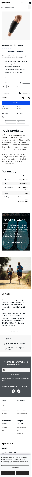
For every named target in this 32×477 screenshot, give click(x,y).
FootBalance (19, 323)
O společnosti (5, 405)
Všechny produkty (21, 427)
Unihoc (20, 320)
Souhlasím (22, 473)
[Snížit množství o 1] (23, 98)
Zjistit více (14, 331)
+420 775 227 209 (10, 452)
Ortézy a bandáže (23, 180)
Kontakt (4, 408)
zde (24, 463)
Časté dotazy (5, 427)
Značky (18, 436)
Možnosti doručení (26, 93)
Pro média (4, 413)
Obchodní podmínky (22, 413)
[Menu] (30, 7)
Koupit (15, 103)
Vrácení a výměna (21, 411)
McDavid (5, 320)
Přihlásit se (15, 375)
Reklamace (19, 405)
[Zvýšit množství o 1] (29, 98)
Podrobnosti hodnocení (16, 51)
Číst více (5, 77)
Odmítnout (8, 473)
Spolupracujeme (6, 411)
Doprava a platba (21, 408)
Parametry (21, 122)
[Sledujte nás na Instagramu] (18, 391)
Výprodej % (20, 433)
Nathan (4, 325)
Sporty (18, 430)
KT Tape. (12, 325)
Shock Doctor (13, 320)
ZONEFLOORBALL (8, 323)
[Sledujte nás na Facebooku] (13, 391)
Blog (3, 430)
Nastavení (15, 467)
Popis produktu (11, 122)
